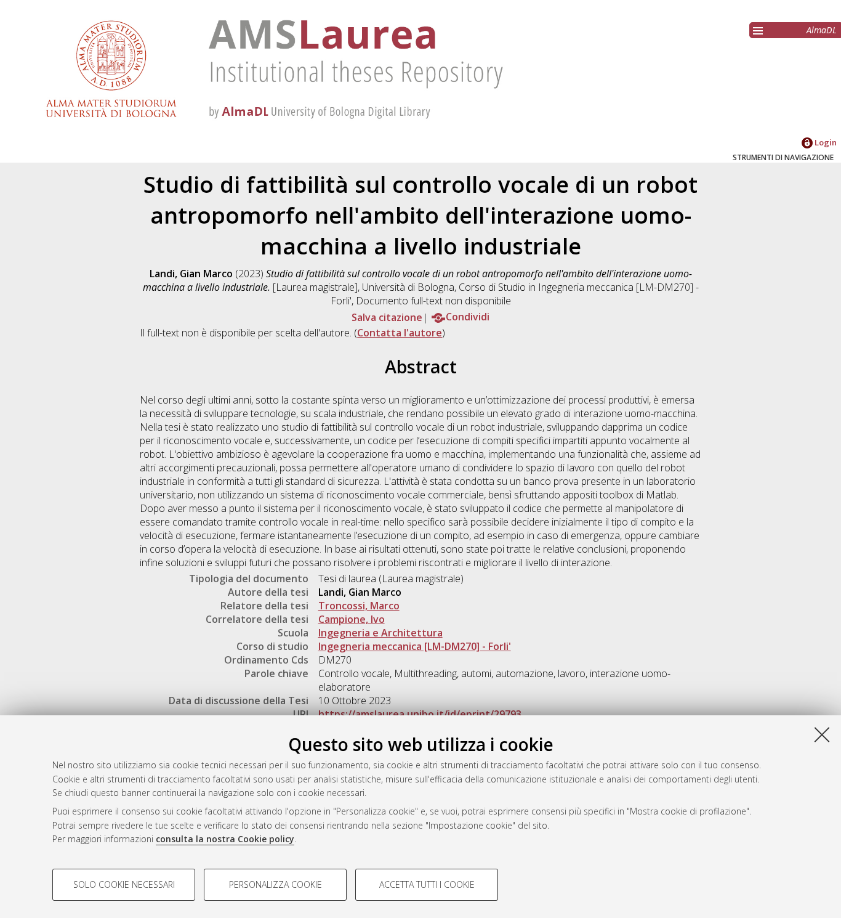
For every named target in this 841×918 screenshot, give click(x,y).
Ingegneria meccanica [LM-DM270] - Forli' (414, 646)
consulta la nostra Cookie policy (225, 839)
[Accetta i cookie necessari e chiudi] (822, 734)
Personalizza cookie (275, 884)
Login (825, 142)
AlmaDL (822, 30)
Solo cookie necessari (124, 884)
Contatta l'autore (399, 332)
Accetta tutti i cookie (427, 884)
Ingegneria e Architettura (380, 633)
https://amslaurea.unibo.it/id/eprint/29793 (419, 714)
